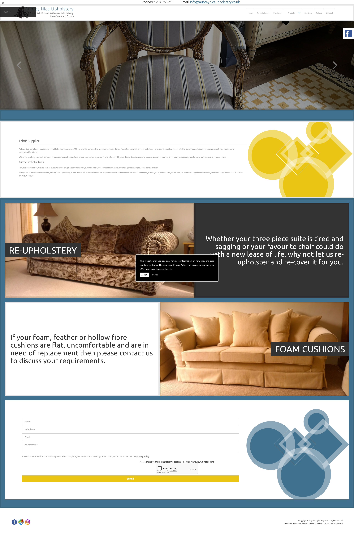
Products (277, 13)
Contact (329, 13)
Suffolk (7, 12)
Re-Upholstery (263, 13)
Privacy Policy (180, 265)
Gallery (319, 13)
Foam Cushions (310, 349)
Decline (155, 275)
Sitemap (340, 523)
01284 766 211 (162, 2)
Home (250, 13)
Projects (291, 13)
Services (308, 13)
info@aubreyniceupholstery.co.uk (215, 2)
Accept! (144, 275)
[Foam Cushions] (99, 395)
